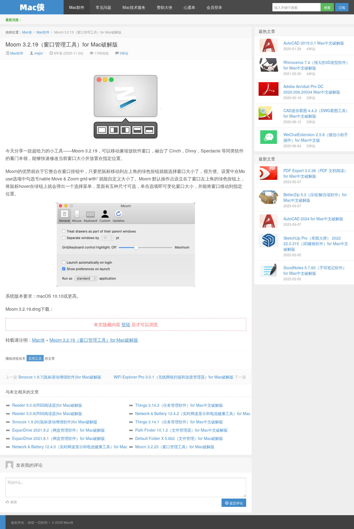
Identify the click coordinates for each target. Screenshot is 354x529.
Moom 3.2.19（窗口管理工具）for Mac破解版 (62, 44)
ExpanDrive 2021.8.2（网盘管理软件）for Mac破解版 (58, 430)
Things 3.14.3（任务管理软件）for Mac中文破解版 (179, 405)
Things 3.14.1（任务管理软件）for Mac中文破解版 (179, 421)
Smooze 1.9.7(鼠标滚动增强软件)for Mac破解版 (59, 377)
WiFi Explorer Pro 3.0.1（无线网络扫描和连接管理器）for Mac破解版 (173, 377)
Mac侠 (32, 7)
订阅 (342, 7)
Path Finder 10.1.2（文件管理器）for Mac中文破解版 (181, 430)
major (38, 53)
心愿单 (189, 7)
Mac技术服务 (134, 7)
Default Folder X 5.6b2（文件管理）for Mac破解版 (179, 438)
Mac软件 (76, 7)
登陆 (125, 324)
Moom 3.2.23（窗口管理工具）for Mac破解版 (174, 446)
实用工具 (35, 358)
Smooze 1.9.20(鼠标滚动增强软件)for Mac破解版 (54, 421)
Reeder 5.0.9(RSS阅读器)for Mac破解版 (47, 405)
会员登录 (214, 7)
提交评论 (236, 503)
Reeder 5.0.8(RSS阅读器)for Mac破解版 (47, 413)
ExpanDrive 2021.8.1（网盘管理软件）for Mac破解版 (58, 438)
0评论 (124, 53)
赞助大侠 (164, 7)
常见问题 (103, 7)
